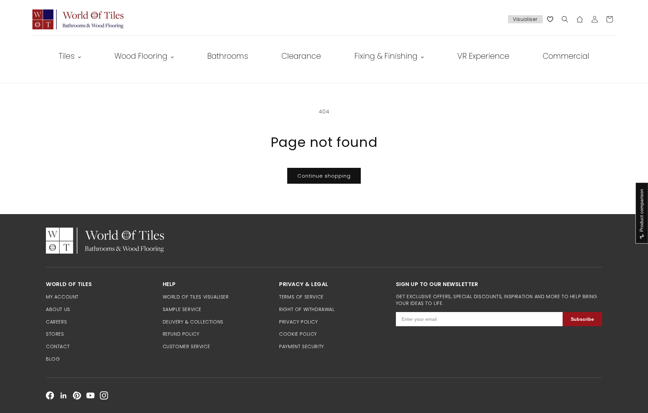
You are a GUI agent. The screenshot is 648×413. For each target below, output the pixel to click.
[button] (565, 19)
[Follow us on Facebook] (50, 395)
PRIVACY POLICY (298, 321)
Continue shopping (324, 175)
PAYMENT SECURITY (301, 346)
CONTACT (58, 346)
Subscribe (582, 319)
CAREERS (56, 321)
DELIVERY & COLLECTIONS (193, 321)
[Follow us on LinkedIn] (63, 395)
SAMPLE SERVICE (182, 309)
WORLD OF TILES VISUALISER (196, 296)
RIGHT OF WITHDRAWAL (306, 309)
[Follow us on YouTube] (90, 395)
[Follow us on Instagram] (104, 395)
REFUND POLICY (181, 334)
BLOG (53, 359)
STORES (55, 334)
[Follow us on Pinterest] (77, 395)
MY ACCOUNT (62, 296)
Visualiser (525, 19)
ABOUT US (58, 309)
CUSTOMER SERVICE (186, 346)
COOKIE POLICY (298, 334)
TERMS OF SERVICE (301, 296)
